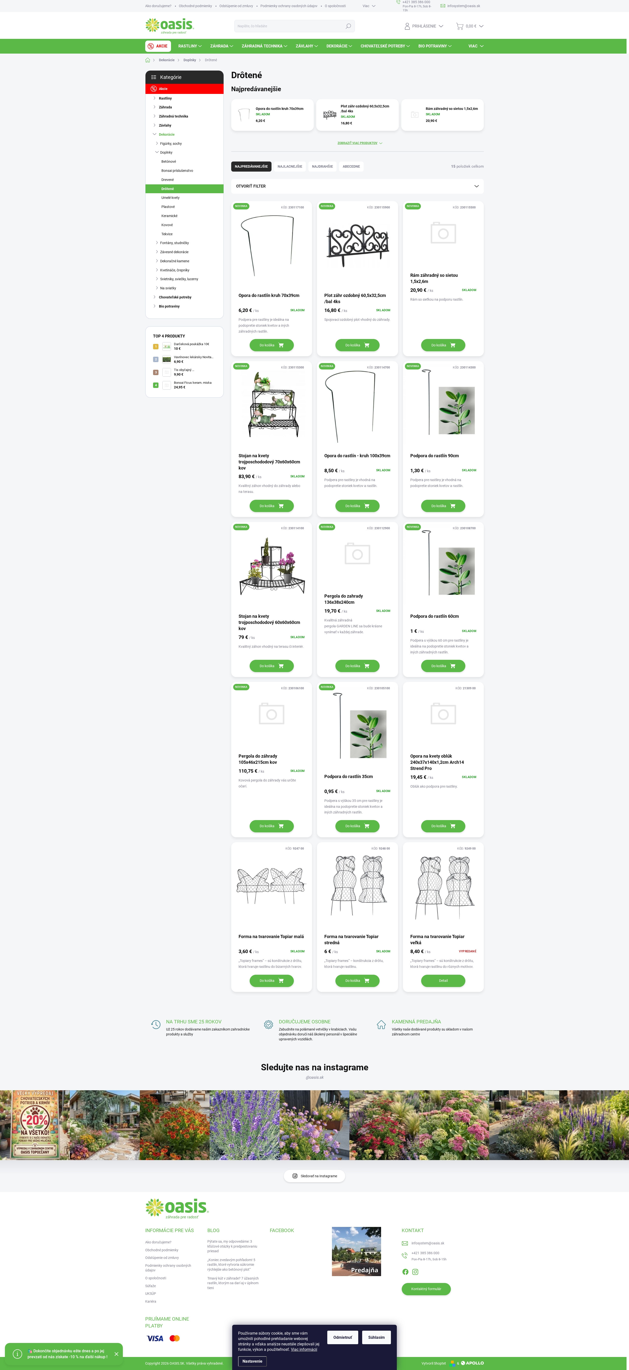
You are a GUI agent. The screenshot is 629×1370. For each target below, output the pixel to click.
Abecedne (351, 166)
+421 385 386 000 (425, 1253)
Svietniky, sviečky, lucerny (179, 279)
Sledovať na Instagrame (319, 1176)
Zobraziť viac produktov (357, 143)
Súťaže (150, 1286)
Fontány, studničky (174, 243)
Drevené (167, 180)
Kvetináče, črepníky (174, 270)
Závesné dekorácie (174, 252)
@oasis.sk (314, 1077)
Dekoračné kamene (174, 261)
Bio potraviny (169, 306)
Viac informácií (304, 1349)
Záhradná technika (173, 116)
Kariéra (150, 1301)
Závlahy (165, 125)
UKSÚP (150, 1294)
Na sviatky (168, 288)
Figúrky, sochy (171, 144)
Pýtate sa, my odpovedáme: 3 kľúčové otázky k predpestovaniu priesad (232, 1246)
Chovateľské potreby (175, 297)
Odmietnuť (342, 1337)
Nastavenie (252, 1361)
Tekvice (166, 234)
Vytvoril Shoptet (434, 1363)
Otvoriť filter (251, 186)
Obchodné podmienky (195, 6)
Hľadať (348, 26)
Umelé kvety (170, 198)
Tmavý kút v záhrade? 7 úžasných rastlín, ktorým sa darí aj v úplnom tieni (233, 1283)
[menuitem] (158, 46)
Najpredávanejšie (251, 166)
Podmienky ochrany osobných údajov (288, 6)
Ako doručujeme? (158, 6)
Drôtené (167, 189)
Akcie (163, 89)
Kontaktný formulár (426, 1289)
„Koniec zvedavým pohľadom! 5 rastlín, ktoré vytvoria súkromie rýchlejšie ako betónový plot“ (231, 1264)
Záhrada (165, 107)
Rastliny (165, 98)
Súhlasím (376, 1337)
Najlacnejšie (290, 166)
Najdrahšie (322, 166)
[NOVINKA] (272, 246)
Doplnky (166, 152)
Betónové (168, 161)
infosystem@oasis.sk (428, 1243)
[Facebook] (405, 1271)
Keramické (169, 216)
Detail (443, 981)
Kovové (167, 225)
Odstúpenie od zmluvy (236, 6)
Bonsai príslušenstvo (177, 171)
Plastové (168, 207)
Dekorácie (167, 134)
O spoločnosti (335, 6)
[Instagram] (415, 1271)
